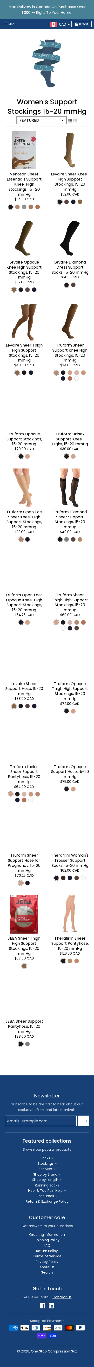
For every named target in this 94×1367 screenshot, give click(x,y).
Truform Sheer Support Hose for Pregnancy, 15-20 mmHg (24, 863)
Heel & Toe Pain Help (45, 1190)
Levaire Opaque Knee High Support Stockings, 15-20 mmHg (24, 269)
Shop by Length (45, 1179)
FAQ (47, 1245)
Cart (83, 24)
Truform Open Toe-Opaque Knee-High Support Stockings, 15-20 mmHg (24, 602)
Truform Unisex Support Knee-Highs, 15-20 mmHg (70, 439)
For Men (45, 1168)
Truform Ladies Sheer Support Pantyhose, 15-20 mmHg (24, 774)
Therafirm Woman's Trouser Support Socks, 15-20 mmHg (70, 860)
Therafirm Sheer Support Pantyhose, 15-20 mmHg (70, 943)
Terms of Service (47, 1256)
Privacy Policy (47, 1261)
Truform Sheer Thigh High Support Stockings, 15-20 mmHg (70, 602)
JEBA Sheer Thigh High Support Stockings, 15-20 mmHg (24, 946)
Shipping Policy (47, 1240)
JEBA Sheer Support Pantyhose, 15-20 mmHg (24, 1026)
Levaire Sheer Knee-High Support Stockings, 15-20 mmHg (70, 181)
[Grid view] (70, 121)
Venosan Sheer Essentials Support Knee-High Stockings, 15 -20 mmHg (24, 184)
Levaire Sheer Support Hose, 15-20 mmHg (24, 689)
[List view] (75, 121)
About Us (47, 1267)
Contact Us (62, 1297)
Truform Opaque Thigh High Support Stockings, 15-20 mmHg (70, 691)
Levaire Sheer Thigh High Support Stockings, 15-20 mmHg (24, 352)
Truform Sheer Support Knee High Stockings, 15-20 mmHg (69, 352)
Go (84, 1121)
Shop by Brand (45, 1174)
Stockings (45, 1163)
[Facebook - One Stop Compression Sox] (43, 1306)
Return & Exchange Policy (47, 1201)
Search (47, 1272)
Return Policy (47, 1250)
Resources (45, 1195)
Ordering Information (47, 1234)
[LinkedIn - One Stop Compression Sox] (51, 1306)
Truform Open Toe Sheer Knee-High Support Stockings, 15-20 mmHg (24, 519)
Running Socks (47, 1185)
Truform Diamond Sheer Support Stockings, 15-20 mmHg (70, 519)
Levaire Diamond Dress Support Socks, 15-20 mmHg (70, 267)
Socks (45, 1158)
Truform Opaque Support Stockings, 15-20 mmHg (24, 439)
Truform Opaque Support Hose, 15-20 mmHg (70, 772)
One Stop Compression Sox (54, 1351)
